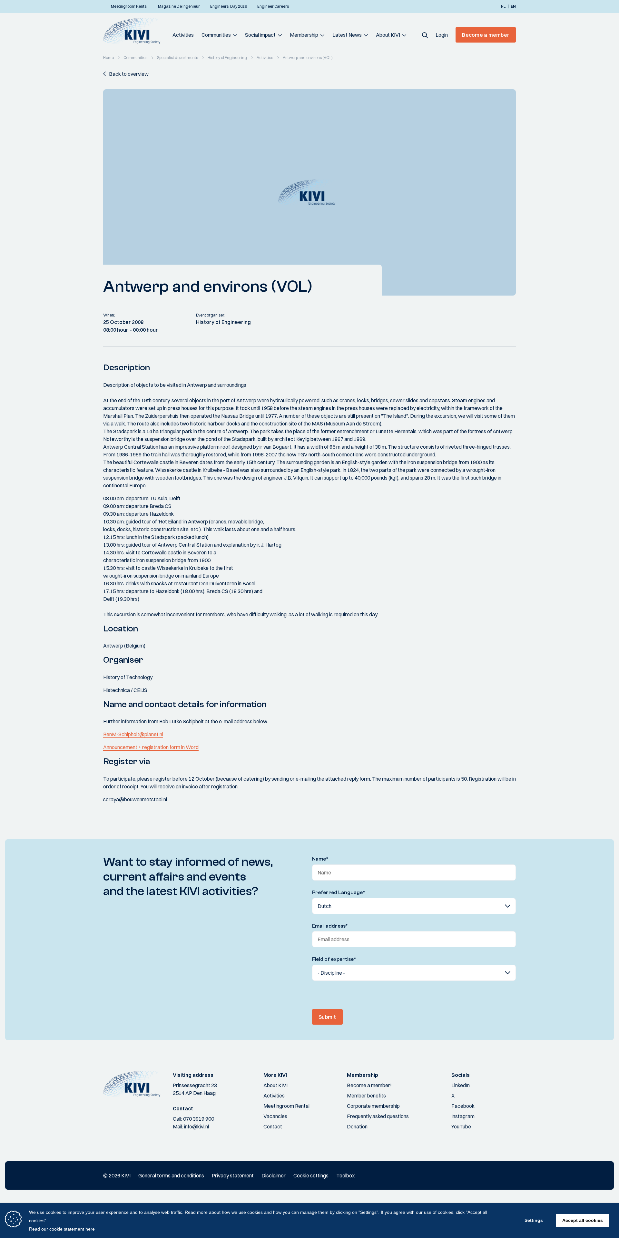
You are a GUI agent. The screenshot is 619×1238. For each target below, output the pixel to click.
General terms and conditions (171, 1175)
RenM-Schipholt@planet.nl (133, 734)
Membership (304, 35)
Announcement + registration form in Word (151, 747)
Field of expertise (334, 959)
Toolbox (345, 1175)
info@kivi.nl (196, 1126)
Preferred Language (338, 892)
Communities (216, 35)
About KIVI (388, 35)
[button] (425, 35)
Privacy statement (233, 1175)
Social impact (260, 35)
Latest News (347, 35)
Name (320, 859)
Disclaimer (273, 1175)
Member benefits (366, 1095)
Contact (272, 1126)
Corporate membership (373, 1106)
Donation (357, 1126)
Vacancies (275, 1116)
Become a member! (369, 1085)
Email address (330, 926)
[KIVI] (134, 31)
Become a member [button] (485, 35)
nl (503, 6)
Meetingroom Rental (286, 1106)
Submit (327, 1017)
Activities (183, 35)
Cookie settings (311, 1175)
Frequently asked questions (378, 1116)
